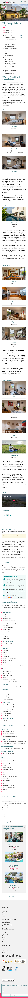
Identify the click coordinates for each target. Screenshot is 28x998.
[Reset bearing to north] (24, 519)
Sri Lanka (4, 936)
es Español (11, 980)
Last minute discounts (7, 950)
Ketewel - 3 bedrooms (14, 867)
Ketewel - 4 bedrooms (14, 887)
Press (3, 916)
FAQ (3, 914)
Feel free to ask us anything (13, 570)
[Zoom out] (24, 517)
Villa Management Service (9, 919)
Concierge (5, 921)
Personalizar (6, 995)
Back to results (14, 897)
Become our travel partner (9, 926)
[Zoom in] (24, 515)
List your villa (5, 918)
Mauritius (4, 937)
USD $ (4, 980)
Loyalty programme (7, 924)
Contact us (5, 913)
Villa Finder (5, 949)
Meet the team (6, 922)
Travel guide (5, 952)
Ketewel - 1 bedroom (14, 846)
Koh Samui (5, 934)
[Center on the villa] (10, 515)
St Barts (4, 941)
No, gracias (15, 995)
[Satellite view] (4, 515)
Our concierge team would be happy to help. (13, 822)
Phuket (4, 932)
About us (4, 911)
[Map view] (7, 515)
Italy (3, 940)
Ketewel (7, 26)
